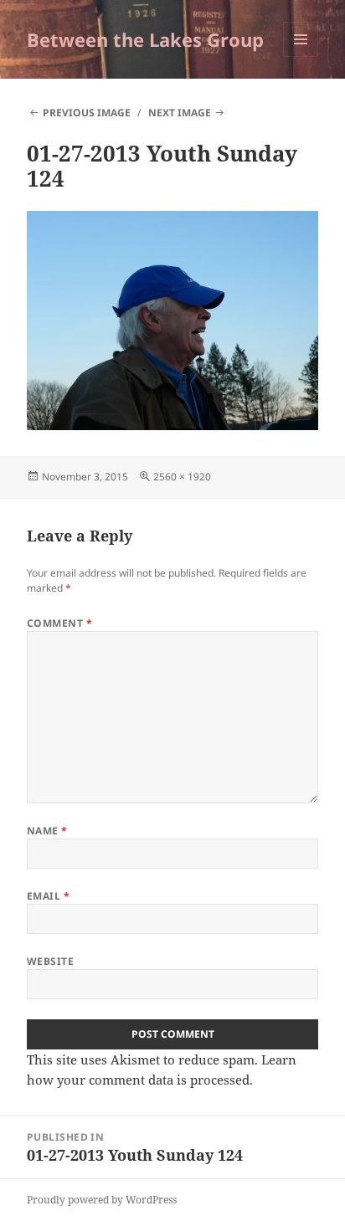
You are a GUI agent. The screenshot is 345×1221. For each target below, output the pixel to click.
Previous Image (87, 112)
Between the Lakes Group (145, 39)
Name (47, 830)
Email (48, 896)
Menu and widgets (301, 56)
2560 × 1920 (182, 476)
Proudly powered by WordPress (102, 1200)
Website (50, 961)
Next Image (179, 112)
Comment (59, 623)
